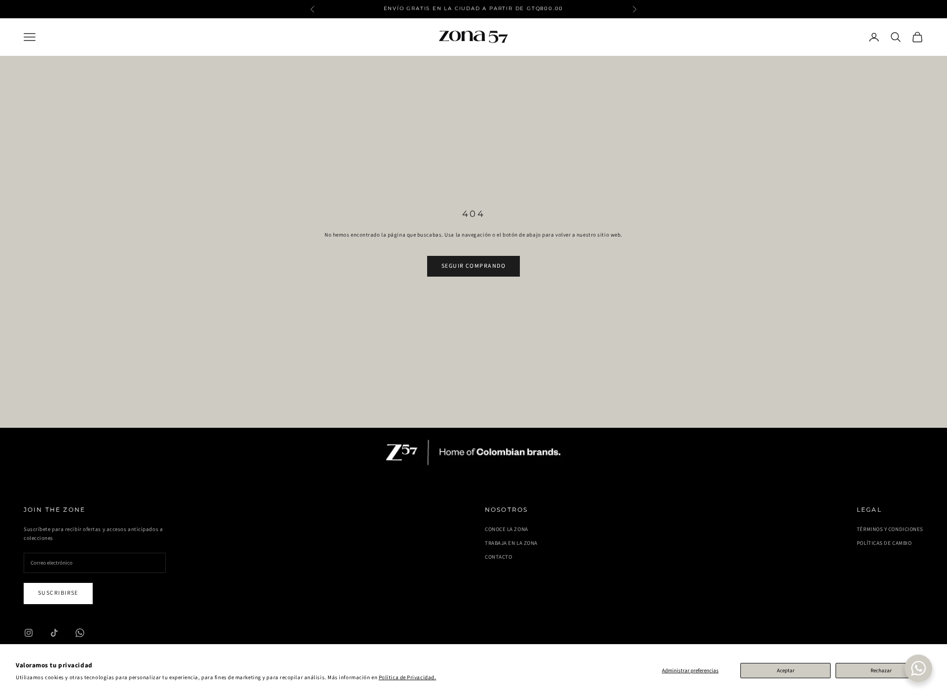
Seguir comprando (473, 266)
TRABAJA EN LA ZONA (511, 543)
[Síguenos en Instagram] (29, 633)
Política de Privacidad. (408, 677)
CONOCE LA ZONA (506, 529)
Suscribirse (58, 593)
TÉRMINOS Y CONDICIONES (890, 529)
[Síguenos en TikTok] (54, 633)
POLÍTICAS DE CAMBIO (884, 543)
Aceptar (786, 670)
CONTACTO (498, 557)
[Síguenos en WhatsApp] (80, 633)
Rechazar (881, 670)
